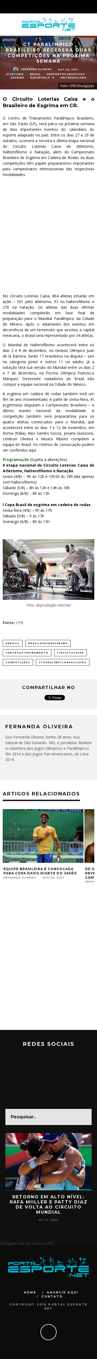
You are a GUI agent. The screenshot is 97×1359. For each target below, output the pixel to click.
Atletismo (15, 74)
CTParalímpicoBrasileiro (62, 662)
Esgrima (17, 77)
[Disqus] (48, 961)
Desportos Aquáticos (66, 74)
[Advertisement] (48, 233)
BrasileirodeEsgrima (48, 643)
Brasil (35, 74)
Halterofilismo (73, 77)
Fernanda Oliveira (36, 69)
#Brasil (13, 643)
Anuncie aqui (62, 1292)
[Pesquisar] (92, 6)
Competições (18, 662)
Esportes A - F (42, 77)
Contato (52, 1296)
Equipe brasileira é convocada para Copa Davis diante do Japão (40, 871)
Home (30, 1292)
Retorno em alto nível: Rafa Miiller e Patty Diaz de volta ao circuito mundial (49, 1204)
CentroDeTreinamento (27, 652)
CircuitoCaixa (70, 652)
